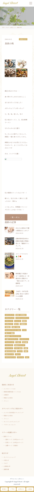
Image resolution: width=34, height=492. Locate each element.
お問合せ (21, 489)
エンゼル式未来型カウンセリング (13, 412)
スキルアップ (10, 318)
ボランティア (10, 315)
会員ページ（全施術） (12, 445)
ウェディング (9, 342)
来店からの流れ (8, 398)
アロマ (20, 351)
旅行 (16, 324)
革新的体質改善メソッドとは (12, 392)
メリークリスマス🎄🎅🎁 (22, 255)
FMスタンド (9, 354)
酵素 (26, 351)
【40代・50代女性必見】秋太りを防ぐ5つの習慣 (22, 293)
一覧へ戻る (15, 217)
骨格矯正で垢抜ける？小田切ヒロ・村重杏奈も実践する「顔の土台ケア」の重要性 (22, 278)
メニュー (6, 401)
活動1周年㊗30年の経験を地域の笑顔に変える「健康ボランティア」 (22, 242)
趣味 (24, 321)
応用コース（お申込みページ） (14, 442)
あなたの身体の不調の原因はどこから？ (22, 229)
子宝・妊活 (18, 348)
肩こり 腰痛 (10, 333)
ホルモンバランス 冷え (13, 330)
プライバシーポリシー (17, 479)
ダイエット (9, 348)
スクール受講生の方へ (9, 432)
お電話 (30, 489)
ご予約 (12, 489)
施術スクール (8, 436)
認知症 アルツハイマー (13, 336)
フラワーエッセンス (9, 425)
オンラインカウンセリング (11, 422)
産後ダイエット (19, 345)
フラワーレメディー (22, 318)
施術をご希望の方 (8, 385)
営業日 (4, 489)
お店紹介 (6, 395)
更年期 (25, 342)
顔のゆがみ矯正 (10, 351)
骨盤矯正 (23, 324)
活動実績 (6, 469)
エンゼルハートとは (9, 389)
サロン (18, 354)
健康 (25, 348)
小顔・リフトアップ (11, 339)
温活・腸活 (15, 327)
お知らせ (6, 460)
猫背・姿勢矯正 (21, 315)
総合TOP (5, 453)
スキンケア (9, 321)
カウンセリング (10, 357)
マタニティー (24, 339)
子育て (18, 342)
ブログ (6, 463)
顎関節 (8, 327)
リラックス (9, 345)
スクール (20, 357)
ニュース (17, 321)
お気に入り (23, 39)
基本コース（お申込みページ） (14, 439)
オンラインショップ (9, 457)
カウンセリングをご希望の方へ (12, 408)
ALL (27, 357)
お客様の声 (7, 466)
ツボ (24, 330)
